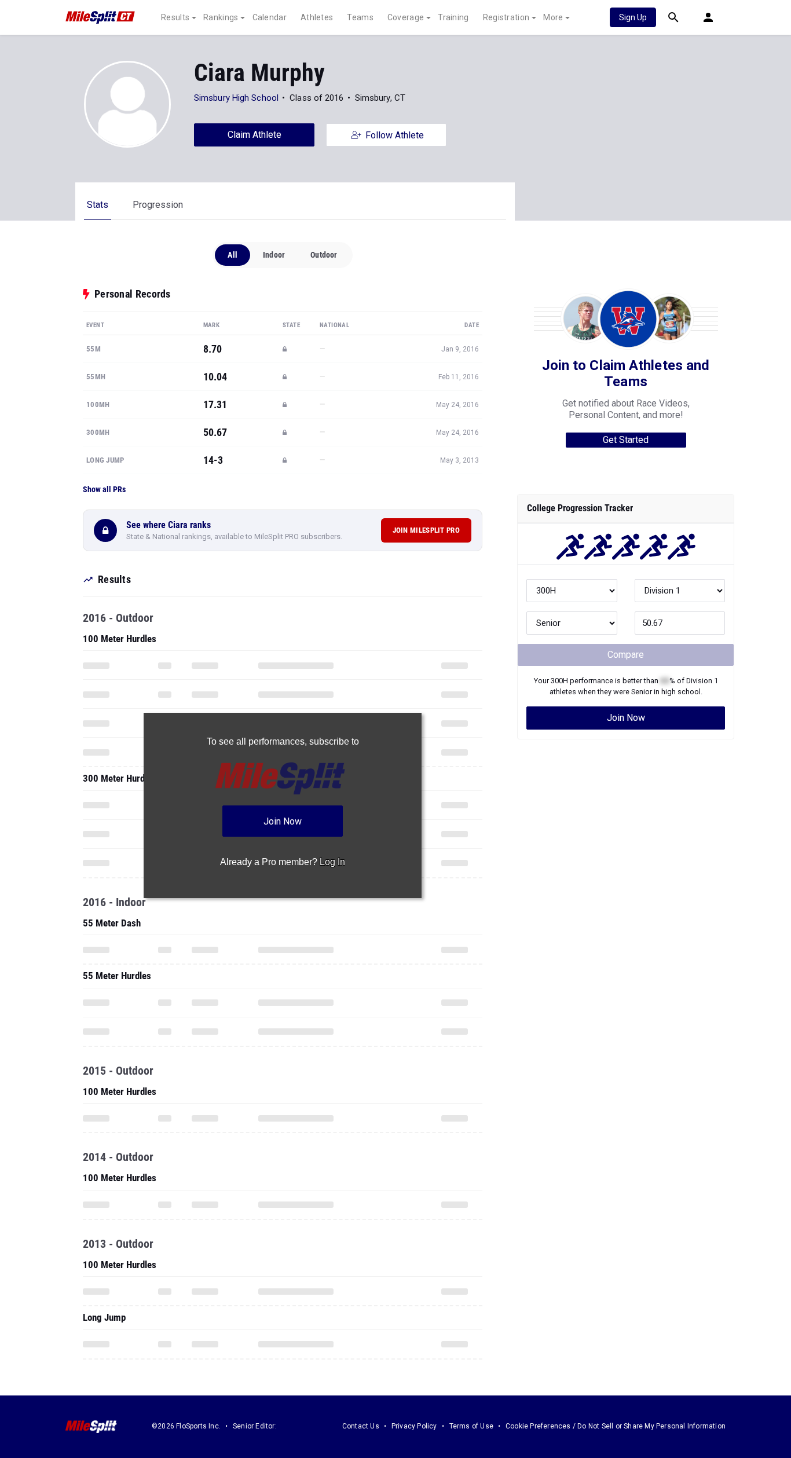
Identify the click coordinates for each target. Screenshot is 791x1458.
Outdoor (323, 254)
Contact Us (360, 1426)
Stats (97, 204)
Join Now (626, 717)
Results (175, 17)
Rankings (220, 17)
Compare (625, 654)
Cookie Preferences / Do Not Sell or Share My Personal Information (616, 1426)
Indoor (274, 254)
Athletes (317, 17)
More (553, 17)
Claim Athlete (254, 134)
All (232, 254)
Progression (158, 204)
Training (453, 17)
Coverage (405, 17)
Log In (332, 862)
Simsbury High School (236, 98)
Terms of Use (471, 1426)
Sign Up (633, 17)
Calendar (269, 17)
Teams (360, 17)
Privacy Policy (414, 1426)
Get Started (626, 439)
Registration (506, 17)
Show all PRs (104, 489)
